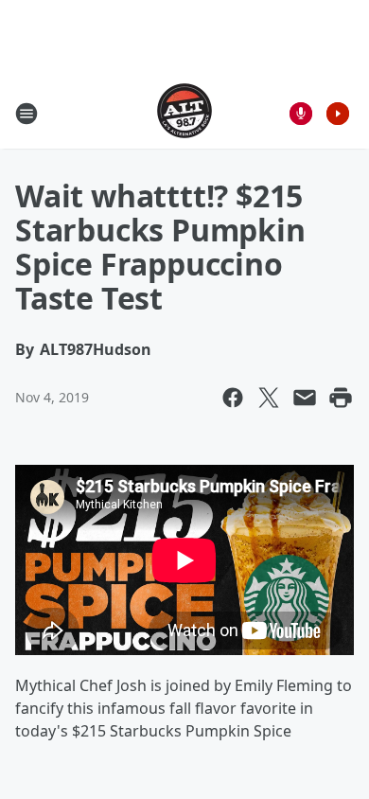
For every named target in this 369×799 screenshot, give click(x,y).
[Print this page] (340, 397)
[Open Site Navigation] (26, 113)
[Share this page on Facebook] (233, 397)
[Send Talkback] (301, 113)
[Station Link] (184, 113)
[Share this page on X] (268, 397)
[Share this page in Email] (304, 397)
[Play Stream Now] (337, 113)
